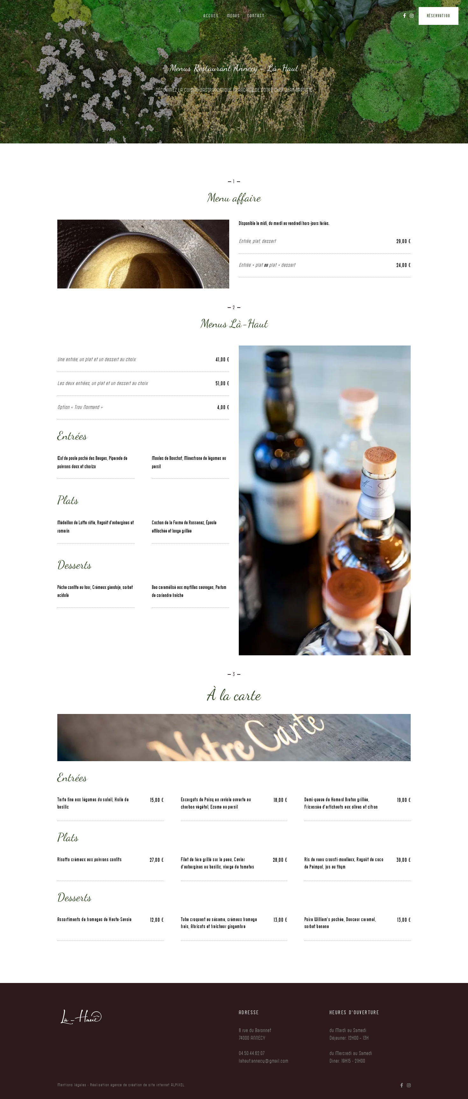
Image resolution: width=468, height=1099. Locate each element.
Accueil (211, 16)
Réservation (438, 16)
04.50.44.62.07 (252, 1053)
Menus (233, 16)
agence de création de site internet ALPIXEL (146, 1085)
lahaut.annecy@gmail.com (263, 1061)
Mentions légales (71, 1085)
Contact (256, 16)
